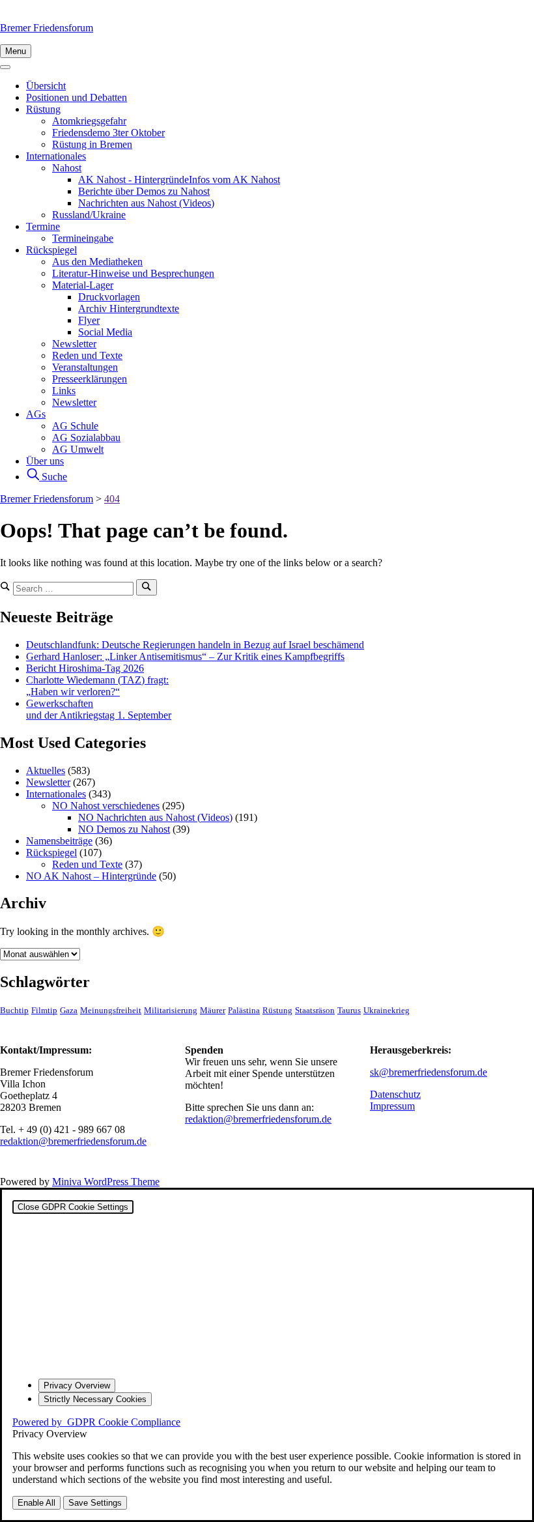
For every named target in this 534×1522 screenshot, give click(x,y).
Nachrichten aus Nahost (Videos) (146, 202)
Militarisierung (170, 1010)
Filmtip (44, 1010)
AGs (36, 414)
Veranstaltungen (85, 367)
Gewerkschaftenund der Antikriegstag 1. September (98, 709)
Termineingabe (82, 238)
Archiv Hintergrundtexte (128, 308)
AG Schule (75, 425)
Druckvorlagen (109, 296)
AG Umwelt (78, 449)
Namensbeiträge (59, 840)
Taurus (349, 1010)
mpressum (394, 1106)
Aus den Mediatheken (97, 261)
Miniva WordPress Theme (106, 1181)
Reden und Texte (87, 355)
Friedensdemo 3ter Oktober (108, 132)
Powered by (96, 1422)
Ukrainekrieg (386, 1010)
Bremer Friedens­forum (46, 27)
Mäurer (212, 1010)
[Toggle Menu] (5, 67)
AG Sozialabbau (86, 437)
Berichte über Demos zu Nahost (144, 191)
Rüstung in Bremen (92, 144)
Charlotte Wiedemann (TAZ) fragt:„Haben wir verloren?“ (97, 685)
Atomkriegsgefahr (89, 120)
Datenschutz (395, 1094)
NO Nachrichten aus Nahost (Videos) (155, 817)
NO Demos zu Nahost (124, 829)
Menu (15, 51)
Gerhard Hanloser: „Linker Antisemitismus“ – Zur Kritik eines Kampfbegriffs (185, 656)
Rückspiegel (51, 249)
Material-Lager (82, 285)
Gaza (68, 1010)
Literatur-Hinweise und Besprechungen (133, 273)
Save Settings (95, 1503)
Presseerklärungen (89, 378)
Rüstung (43, 109)
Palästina (244, 1010)
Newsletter (74, 343)
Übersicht (46, 85)
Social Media (105, 331)
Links (64, 390)
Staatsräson (315, 1010)
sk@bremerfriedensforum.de (428, 1072)
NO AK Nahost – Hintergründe (91, 876)
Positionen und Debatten (76, 97)
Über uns (45, 461)
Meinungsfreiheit (110, 1010)
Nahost (66, 167)
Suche (53, 476)
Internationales (56, 156)
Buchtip (14, 1010)
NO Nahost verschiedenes (106, 805)
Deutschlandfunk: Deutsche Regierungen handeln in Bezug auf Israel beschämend (195, 644)
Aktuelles (45, 770)
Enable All (36, 1503)
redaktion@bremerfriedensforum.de (73, 1141)
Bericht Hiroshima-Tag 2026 (85, 668)
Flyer (89, 320)
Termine (43, 226)
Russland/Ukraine (89, 214)
